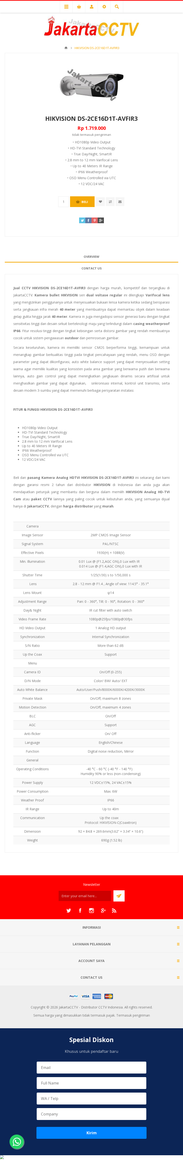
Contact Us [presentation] (91, 268)
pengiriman (103, 134)
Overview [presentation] (91, 256)
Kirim (91, 1132)
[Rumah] (66, 48)
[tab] (91, 257)
